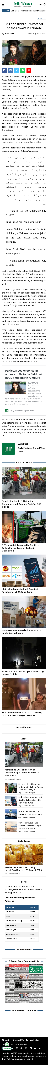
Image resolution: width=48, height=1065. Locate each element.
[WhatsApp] (22, 70)
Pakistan (41, 18)
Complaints (7, 1044)
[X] (16, 70)
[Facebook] (4, 70)
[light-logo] (23, 4)
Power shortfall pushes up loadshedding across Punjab (23, 673)
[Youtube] (12, 1048)
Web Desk (9, 33)
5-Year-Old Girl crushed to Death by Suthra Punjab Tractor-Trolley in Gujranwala (20, 548)
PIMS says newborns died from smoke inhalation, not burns (21, 631)
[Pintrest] (26, 1048)
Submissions (21, 1044)
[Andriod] (35, 1048)
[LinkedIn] (10, 70)
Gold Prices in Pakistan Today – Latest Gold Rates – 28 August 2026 (23, 869)
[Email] (28, 70)
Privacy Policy (32, 1040)
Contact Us (18, 1040)
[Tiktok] (21, 1048)
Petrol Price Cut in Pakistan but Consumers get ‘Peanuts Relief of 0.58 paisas (21, 504)
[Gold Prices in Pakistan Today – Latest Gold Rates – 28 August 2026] (24, 854)
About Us (6, 1040)
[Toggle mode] (40, 4)
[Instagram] (17, 1048)
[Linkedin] (31, 1048)
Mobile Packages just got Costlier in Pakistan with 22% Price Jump (20, 590)
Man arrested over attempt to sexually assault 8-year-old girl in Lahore (22, 714)
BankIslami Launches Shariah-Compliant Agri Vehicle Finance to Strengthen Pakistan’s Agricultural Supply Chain (30, 828)
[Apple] (40, 1048)
